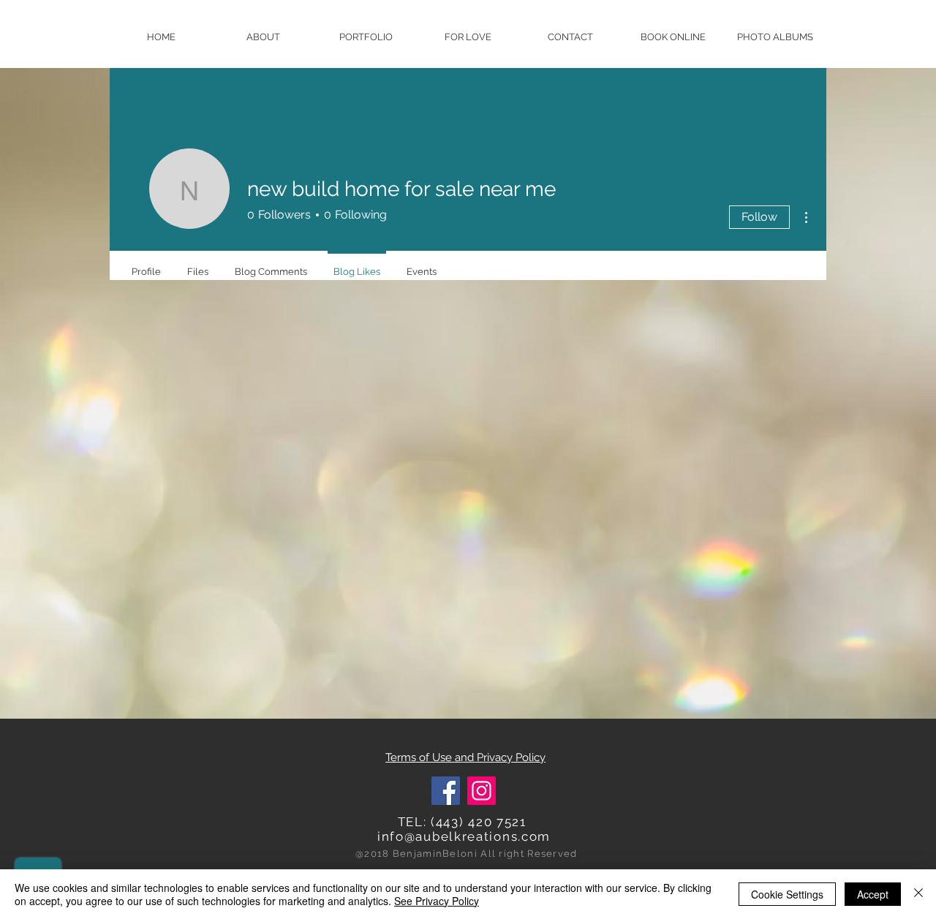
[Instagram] (481, 790)
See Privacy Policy (436, 900)
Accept (872, 894)
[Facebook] (445, 790)
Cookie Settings (787, 894)
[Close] (918, 894)
